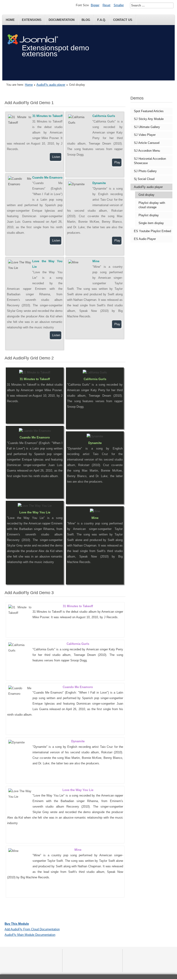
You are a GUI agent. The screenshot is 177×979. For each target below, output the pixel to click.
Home (10, 20)
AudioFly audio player (50, 84)
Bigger (95, 5)
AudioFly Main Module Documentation (30, 934)
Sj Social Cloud (144, 179)
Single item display (151, 223)
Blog (86, 20)
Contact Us (122, 20)
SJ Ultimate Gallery (147, 127)
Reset (106, 5)
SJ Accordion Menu (147, 150)
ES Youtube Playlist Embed (152, 231)
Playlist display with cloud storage (152, 205)
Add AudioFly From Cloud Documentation (32, 929)
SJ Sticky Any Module (149, 119)
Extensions (31, 20)
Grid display (146, 194)
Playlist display (149, 215)
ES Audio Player (145, 239)
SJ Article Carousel (146, 143)
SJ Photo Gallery (145, 171)
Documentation (61, 20)
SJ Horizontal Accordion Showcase (150, 161)
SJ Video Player (145, 135)
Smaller (119, 5)
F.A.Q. (101, 20)
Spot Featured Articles (149, 111)
